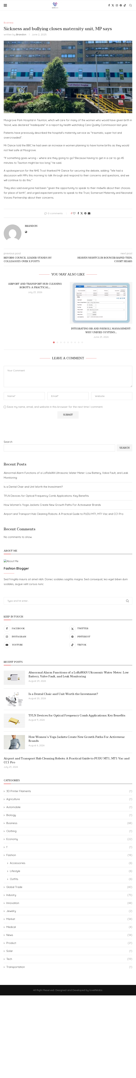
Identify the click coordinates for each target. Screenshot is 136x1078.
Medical (69, 927)
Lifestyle (71, 871)
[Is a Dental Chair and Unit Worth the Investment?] (14, 699)
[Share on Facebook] (78, 213)
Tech (69, 959)
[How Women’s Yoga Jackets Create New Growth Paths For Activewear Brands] (14, 742)
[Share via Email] (89, 213)
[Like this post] (74, 213)
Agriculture (69, 799)
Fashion (69, 855)
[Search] (130, 5)
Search (8, 441)
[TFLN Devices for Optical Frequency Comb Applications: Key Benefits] (14, 721)
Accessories (71, 863)
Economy (69, 839)
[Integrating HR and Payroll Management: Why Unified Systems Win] (101, 303)
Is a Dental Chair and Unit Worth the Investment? (33, 486)
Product (69, 943)
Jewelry (69, 911)
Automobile (69, 807)
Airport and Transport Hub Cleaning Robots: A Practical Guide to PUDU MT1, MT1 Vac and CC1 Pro (63, 514)
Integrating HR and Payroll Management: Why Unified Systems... (101, 330)
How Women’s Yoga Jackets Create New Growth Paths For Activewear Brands (52, 505)
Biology (69, 815)
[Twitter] (113, 5)
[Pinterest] (121, 5)
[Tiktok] (125, 5)
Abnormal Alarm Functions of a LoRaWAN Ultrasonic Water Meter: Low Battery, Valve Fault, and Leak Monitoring (79, 675)
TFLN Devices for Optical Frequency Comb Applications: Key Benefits (46, 495)
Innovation (69, 903)
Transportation (69, 967)
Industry (69, 895)
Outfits (71, 879)
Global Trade (69, 887)
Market (69, 919)
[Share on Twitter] (81, 213)
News (69, 935)
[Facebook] (109, 5)
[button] (8, 312)
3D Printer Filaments (69, 791)
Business (69, 823)
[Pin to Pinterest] (85, 213)
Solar (69, 951)
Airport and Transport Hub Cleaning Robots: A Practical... (35, 286)
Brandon (21, 34)
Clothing (69, 831)
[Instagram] (117, 5)
